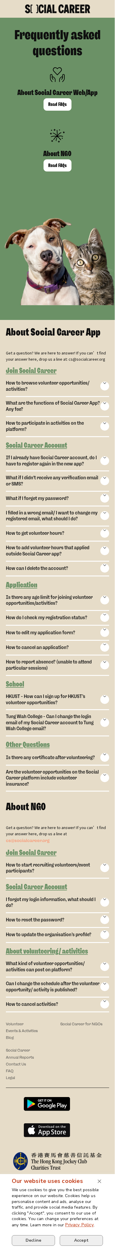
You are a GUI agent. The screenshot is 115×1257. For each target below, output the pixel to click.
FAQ (10, 1071)
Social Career (18, 1050)
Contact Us (16, 1064)
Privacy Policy (79, 1225)
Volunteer (15, 1024)
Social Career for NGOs (81, 1024)
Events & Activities (22, 1031)
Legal (10, 1077)
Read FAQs (57, 104)
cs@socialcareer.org (27, 840)
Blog (10, 1037)
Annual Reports (20, 1057)
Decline (33, 1240)
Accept (81, 1240)
